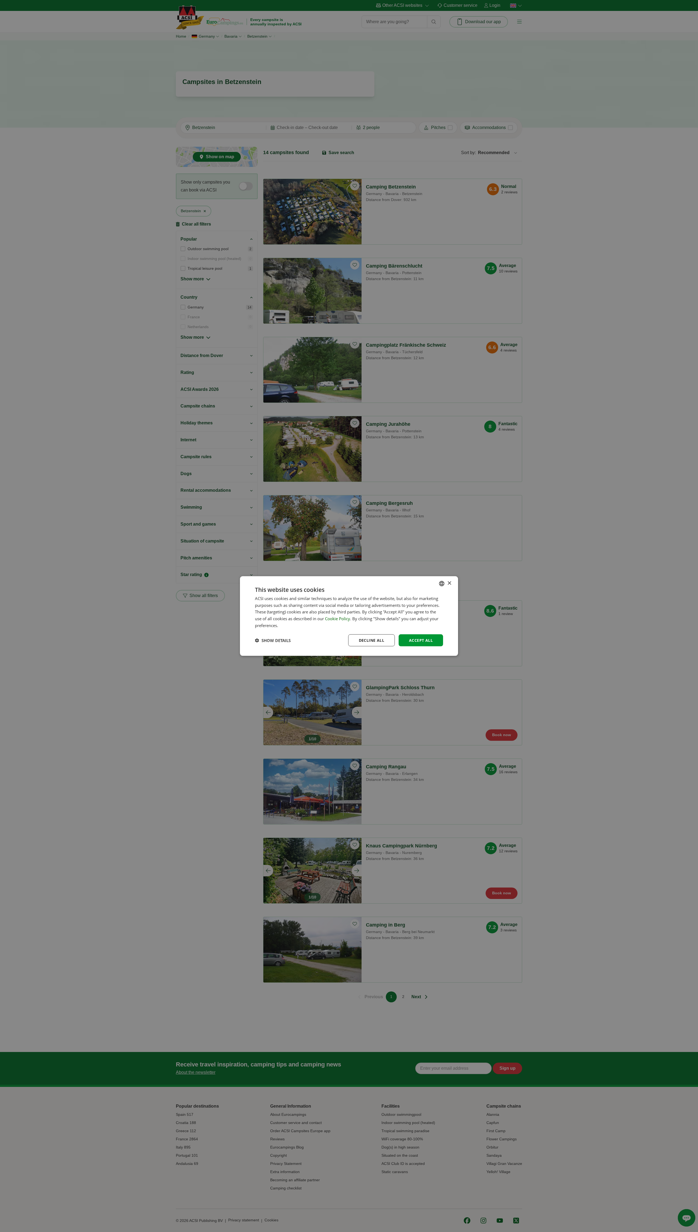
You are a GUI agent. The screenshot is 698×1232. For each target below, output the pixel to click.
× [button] (449, 583)
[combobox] (441, 583)
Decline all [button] (371, 640)
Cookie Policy (337, 618)
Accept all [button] (421, 640)
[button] (273, 640)
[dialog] (349, 616)
